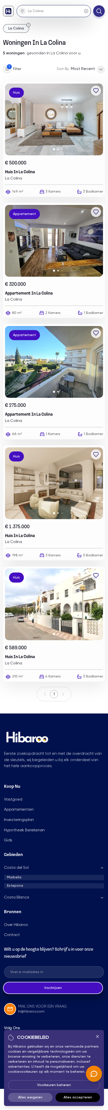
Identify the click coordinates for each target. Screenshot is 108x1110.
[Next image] (101, 120)
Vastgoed (13, 800)
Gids (8, 840)
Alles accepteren (78, 1097)
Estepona (15, 885)
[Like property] (96, 91)
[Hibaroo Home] (8, 11)
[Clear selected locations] (86, 11)
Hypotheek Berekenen (24, 830)
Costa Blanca (16, 898)
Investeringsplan (19, 820)
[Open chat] (94, 1074)
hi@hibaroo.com (31, 1011)
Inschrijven (53, 988)
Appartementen (18, 810)
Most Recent (83, 69)
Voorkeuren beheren (54, 1085)
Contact (12, 935)
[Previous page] (45, 694)
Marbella (14, 877)
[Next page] (63, 694)
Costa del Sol (16, 868)
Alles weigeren (30, 1097)
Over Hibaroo (16, 925)
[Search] (99, 11)
